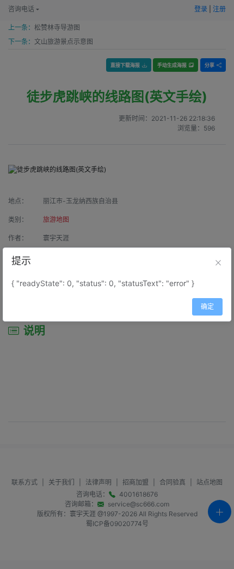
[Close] (218, 262)
